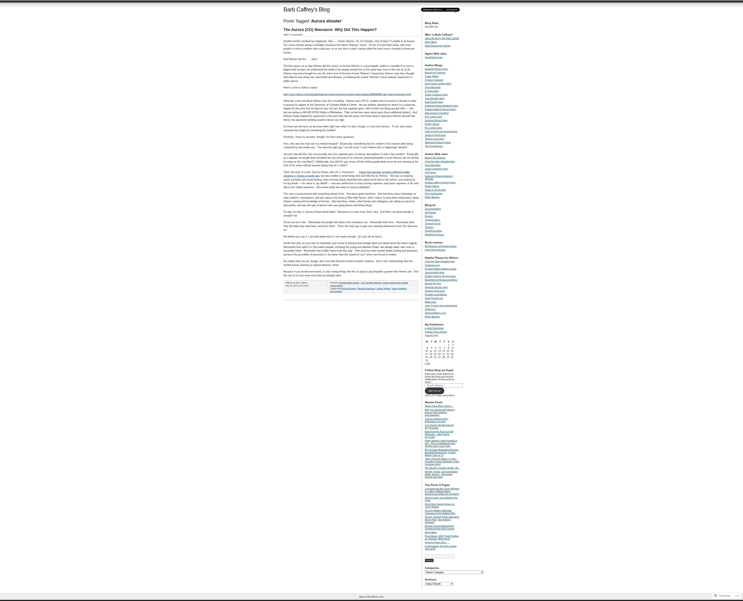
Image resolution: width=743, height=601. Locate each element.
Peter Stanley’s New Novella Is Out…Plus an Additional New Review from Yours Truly (441, 443)
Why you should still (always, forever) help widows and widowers (440, 412)
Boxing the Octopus (435, 72)
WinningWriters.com (435, 313)
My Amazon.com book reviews (441, 246)
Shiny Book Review (435, 250)
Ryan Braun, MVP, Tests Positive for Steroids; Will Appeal (442, 537)
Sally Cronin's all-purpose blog (441, 131)
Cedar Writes (432, 76)
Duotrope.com (432, 265)
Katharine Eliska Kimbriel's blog (441, 105)
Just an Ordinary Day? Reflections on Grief (436, 420)
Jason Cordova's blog (436, 94)
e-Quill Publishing (434, 328)
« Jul (427, 363)
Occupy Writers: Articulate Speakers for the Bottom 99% (440, 512)
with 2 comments (293, 34)
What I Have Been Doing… (439, 406)
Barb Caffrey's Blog (306, 9)
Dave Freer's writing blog (438, 83)
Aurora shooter (349, 288)
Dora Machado (433, 87)
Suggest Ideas (432, 220)
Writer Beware (432, 197)
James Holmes (384, 288)
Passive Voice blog (435, 291)
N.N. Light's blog (433, 117)
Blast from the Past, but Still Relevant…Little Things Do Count (439, 434)
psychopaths (336, 291)
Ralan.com (430, 302)
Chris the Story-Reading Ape (440, 161)
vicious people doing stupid (395, 283)
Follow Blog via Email (439, 370)
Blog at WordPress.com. (371, 597)
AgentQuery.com (433, 57)
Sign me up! (434, 391)
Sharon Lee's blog (434, 139)
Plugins (429, 216)
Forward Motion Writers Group (440, 269)
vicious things (336, 285)
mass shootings (399, 288)
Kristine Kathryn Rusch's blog (440, 109)
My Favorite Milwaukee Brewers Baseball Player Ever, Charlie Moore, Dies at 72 (441, 453)
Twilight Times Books (436, 332)
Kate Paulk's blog (434, 102)
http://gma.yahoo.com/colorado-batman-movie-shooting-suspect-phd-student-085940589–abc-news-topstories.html (347, 94)
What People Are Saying (437, 46)
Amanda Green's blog (436, 69)
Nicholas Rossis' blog (436, 120)
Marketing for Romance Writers (441, 280)
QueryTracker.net (434, 298)
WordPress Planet (434, 234)
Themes (429, 227)
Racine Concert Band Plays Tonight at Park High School (439, 527)
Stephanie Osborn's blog (438, 142)
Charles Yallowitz (434, 80)
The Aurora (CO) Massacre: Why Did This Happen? (330, 29)
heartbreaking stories (349, 283)
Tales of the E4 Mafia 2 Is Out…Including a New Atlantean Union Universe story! (442, 462)
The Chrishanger (434, 146)
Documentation (433, 209)
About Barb (431, 42)
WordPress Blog (433, 231)
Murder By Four (433, 283)
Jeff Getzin (430, 172)
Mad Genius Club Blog (437, 113)
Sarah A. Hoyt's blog (435, 135)
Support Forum (433, 223)
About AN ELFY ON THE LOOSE (442, 38)
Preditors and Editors (436, 294)
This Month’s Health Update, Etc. (442, 468)
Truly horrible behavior (370, 283)
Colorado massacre (366, 288)
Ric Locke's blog (433, 128)
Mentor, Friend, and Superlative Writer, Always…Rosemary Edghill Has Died (441, 474)
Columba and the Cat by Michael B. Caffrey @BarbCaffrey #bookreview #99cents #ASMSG (442, 491)
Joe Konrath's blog (434, 98)
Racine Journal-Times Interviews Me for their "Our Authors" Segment (442, 520)
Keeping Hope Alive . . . (437, 542)
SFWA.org (430, 309)
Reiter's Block (432, 124)
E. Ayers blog (432, 91)
